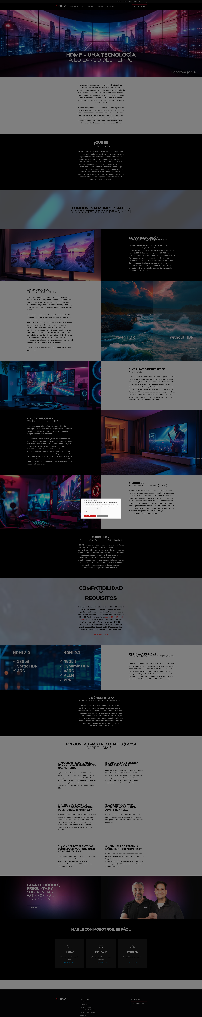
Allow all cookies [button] (90, 515)
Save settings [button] (102, 515)
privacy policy (106, 509)
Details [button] (85, 511)
